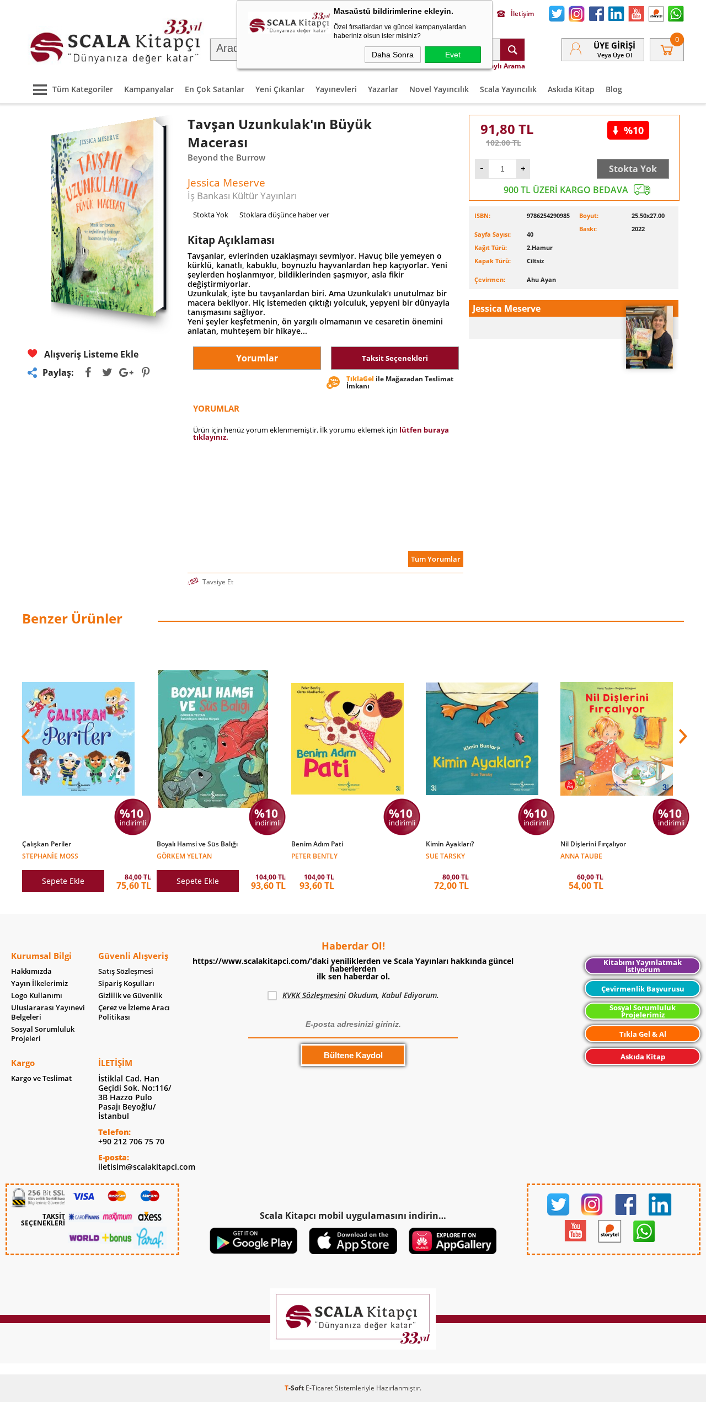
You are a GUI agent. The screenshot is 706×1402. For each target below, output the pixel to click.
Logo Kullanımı (36, 995)
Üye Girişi (614, 45)
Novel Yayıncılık (439, 89)
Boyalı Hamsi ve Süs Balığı (197, 844)
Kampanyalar (149, 89)
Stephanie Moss (50, 855)
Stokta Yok (633, 169)
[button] (681, 736)
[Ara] (512, 50)
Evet (453, 54)
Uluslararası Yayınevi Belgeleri (48, 1012)
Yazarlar (383, 89)
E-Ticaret (319, 1388)
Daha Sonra (393, 54)
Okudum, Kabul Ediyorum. (360, 995)
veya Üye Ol (614, 55)
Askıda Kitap (571, 89)
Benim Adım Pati (317, 844)
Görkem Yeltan (184, 855)
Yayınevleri (336, 89)
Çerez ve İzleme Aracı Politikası (134, 1012)
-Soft (295, 1388)
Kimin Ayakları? (450, 844)
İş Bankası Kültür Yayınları (242, 195)
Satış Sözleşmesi (125, 971)
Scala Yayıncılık (508, 89)
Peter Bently (314, 855)
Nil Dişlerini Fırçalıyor (593, 844)
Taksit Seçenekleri (395, 358)
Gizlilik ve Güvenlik (130, 995)
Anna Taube (581, 855)
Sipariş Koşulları (126, 983)
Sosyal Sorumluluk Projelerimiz (642, 1011)
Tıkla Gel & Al (642, 1034)
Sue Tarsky (445, 855)
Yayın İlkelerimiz (39, 983)
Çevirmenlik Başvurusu (642, 989)
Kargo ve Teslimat (41, 1078)
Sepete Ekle (63, 881)
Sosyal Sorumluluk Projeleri (42, 1034)
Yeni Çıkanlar (279, 89)
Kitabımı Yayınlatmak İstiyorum (642, 965)
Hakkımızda (31, 971)
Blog (614, 89)
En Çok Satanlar (214, 89)
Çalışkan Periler (46, 844)
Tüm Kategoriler (82, 89)
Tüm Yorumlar (436, 559)
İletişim (522, 13)
